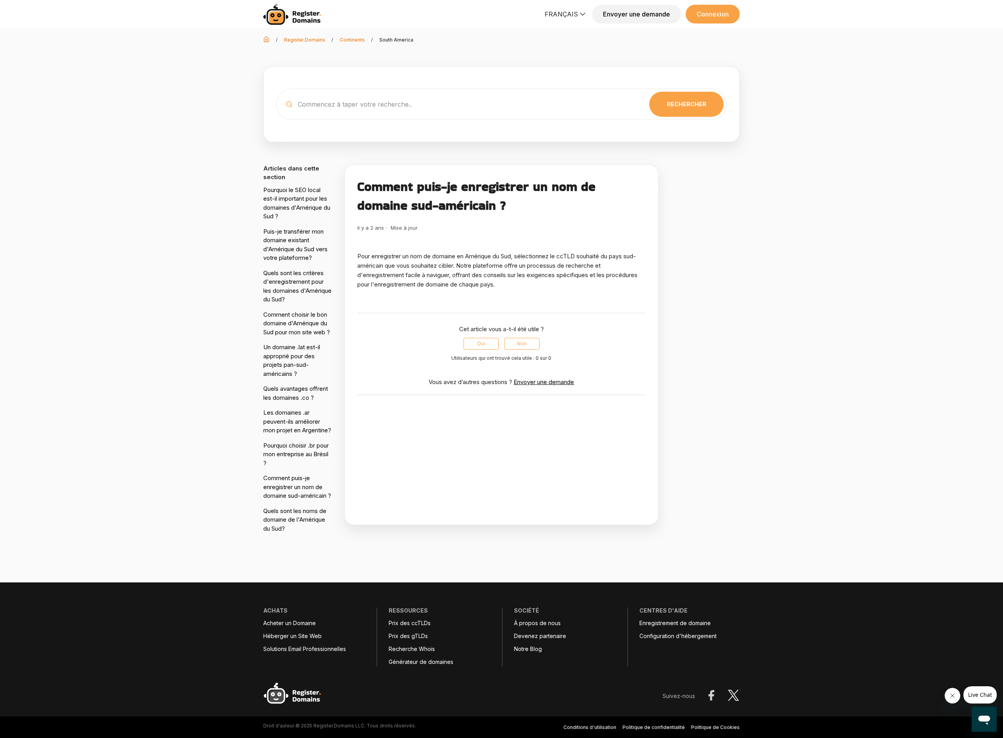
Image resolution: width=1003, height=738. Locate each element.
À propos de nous (537, 623)
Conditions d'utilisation (589, 727)
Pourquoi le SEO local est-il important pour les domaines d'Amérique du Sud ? (296, 203)
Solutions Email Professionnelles (304, 649)
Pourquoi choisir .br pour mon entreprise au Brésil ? (296, 454)
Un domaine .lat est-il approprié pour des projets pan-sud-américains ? (291, 360)
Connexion (713, 14)
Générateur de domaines (421, 662)
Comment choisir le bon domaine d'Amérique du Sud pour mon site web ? (296, 323)
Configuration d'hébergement (678, 636)
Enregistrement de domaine (675, 623)
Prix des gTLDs (408, 636)
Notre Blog (528, 649)
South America (396, 40)
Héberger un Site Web (292, 636)
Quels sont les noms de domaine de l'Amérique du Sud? (294, 519)
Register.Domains (304, 40)
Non (522, 343)
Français (561, 14)
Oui (481, 343)
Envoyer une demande (636, 14)
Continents (352, 40)
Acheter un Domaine (289, 623)
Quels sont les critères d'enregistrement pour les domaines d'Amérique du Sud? (297, 286)
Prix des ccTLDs (410, 623)
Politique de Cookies (715, 727)
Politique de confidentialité (654, 727)
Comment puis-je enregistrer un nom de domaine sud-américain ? (297, 486)
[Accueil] (294, 14)
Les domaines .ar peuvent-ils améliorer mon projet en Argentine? (297, 421)
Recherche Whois (412, 649)
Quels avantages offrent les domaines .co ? (295, 393)
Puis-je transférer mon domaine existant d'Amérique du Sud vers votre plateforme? (295, 245)
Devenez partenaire (540, 636)
